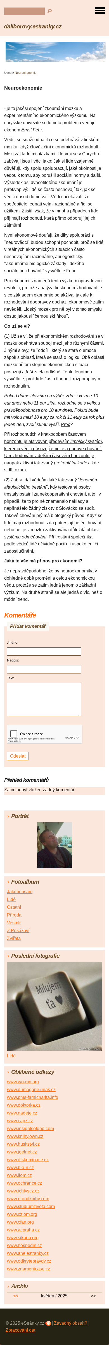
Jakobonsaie (19, 891)
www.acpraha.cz (23, 1230)
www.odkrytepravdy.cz (29, 1261)
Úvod (7, 72)
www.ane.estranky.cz (28, 1253)
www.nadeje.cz (22, 1113)
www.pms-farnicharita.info (32, 1097)
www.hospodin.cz (24, 1245)
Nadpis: (13, 660)
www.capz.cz (20, 1120)
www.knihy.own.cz (25, 1136)
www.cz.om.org (22, 1214)
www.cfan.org (20, 1222)
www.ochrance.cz (24, 1183)
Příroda (14, 915)
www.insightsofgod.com (30, 1128)
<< (15, 1295)
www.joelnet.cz (22, 1152)
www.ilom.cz (19, 1175)
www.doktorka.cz (24, 1105)
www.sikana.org (23, 1237)
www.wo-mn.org (23, 1081)
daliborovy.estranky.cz (32, 26)
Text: (10, 678)
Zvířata (14, 938)
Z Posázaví (18, 930)
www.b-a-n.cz (20, 1167)
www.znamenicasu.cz (28, 1268)
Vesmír (14, 922)
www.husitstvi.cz (23, 1144)
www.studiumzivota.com (31, 1206)
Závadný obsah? (70, 1323)
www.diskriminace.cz (28, 1159)
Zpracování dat (20, 1330)
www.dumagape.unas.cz (31, 1089)
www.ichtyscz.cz (23, 1191)
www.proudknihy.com (28, 1198)
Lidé (11, 899)
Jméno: (12, 643)
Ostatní (14, 907)
